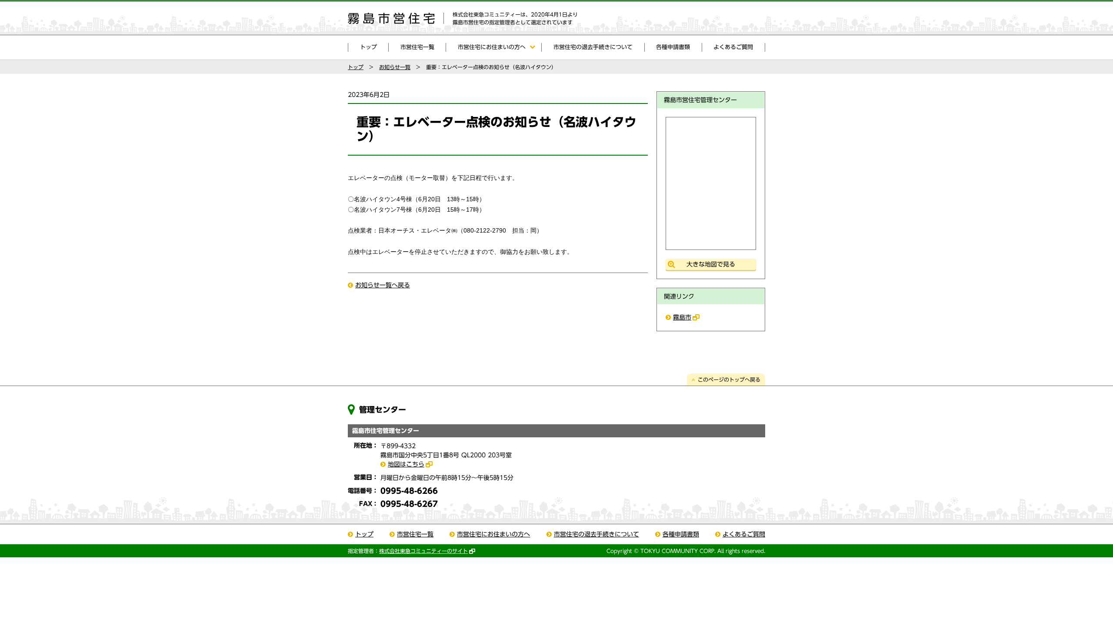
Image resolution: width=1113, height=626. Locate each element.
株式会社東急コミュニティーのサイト (423, 550)
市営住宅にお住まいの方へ (492, 47)
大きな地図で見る (710, 264)
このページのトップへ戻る (729, 379)
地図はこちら (406, 464)
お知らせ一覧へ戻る (382, 285)
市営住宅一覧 (417, 47)
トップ (368, 47)
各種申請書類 (673, 47)
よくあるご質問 (733, 47)
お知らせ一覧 (394, 67)
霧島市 (682, 317)
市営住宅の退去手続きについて (593, 47)
